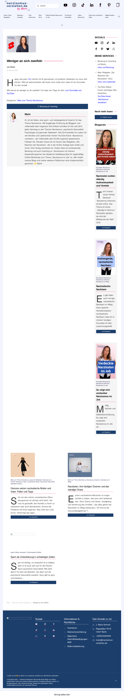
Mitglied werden (107, 117)
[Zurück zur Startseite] (17, 6)
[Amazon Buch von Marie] (118, 6)
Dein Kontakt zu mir (102, 619)
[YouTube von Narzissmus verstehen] (65, 6)
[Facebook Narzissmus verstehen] (100, 6)
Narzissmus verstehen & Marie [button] (96, 16)
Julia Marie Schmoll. (31, 685)
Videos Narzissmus (81, 16)
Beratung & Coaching (48, 106)
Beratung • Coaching (20, 16)
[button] (116, 681)
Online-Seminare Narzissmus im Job (54, 16)
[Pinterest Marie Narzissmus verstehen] (109, 6)
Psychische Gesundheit (68, 16)
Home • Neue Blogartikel (7, 16)
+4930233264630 (103, 635)
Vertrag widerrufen (62, 694)
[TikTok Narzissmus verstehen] (83, 6)
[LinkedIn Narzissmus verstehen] (92, 6)
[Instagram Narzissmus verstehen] (74, 6)
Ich (29, 79)
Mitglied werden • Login (110, 16)
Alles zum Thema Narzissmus (30, 100)
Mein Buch (40, 16)
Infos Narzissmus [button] (32, 16)
